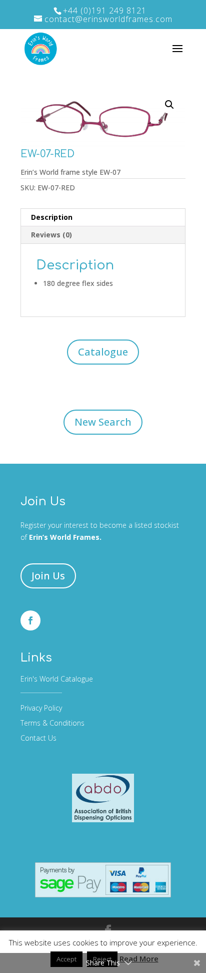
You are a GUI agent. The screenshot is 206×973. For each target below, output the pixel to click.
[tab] (103, 217)
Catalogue (103, 352)
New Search (103, 422)
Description (51, 217)
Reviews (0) (51, 234)
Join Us (48, 575)
